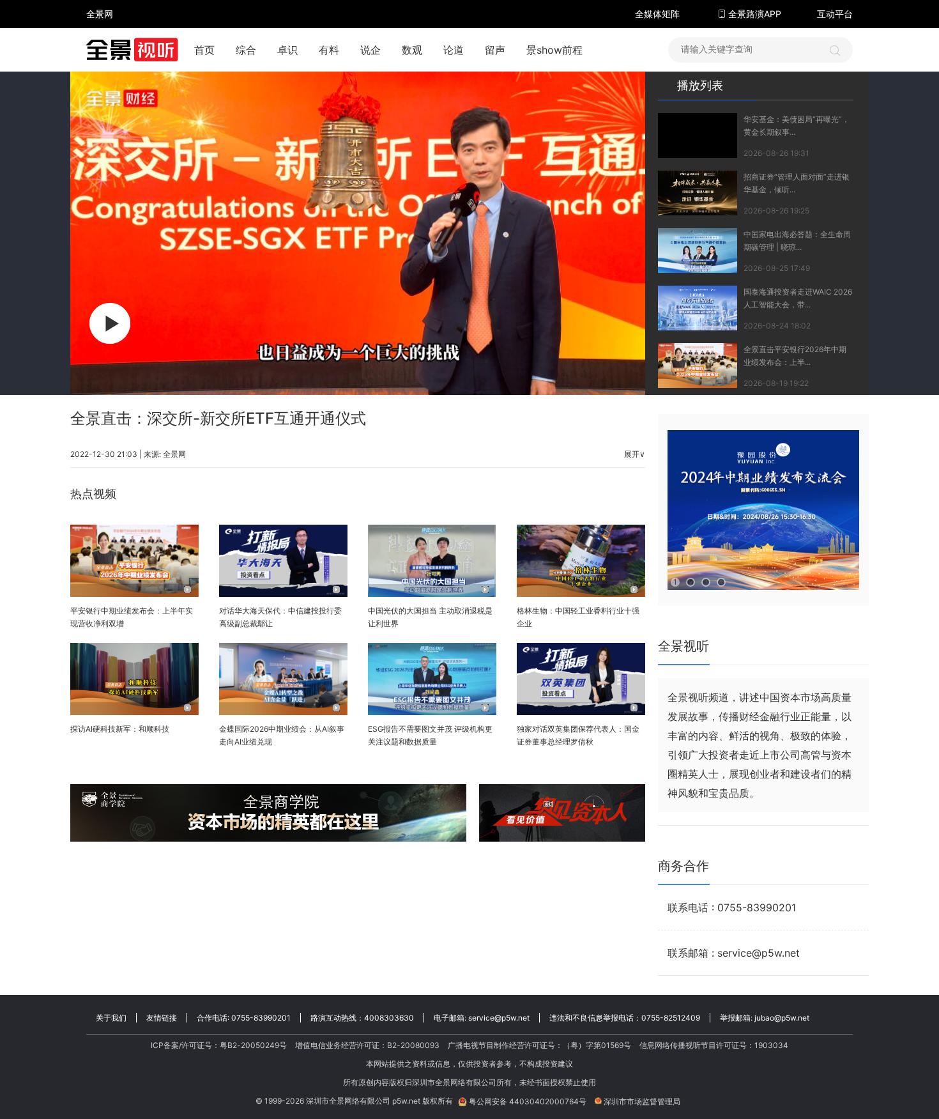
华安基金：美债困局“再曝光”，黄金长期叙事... (797, 125)
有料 (329, 49)
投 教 (99, 48)
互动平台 (835, 13)
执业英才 (100, 14)
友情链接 (161, 1018)
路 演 (99, 25)
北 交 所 (100, 36)
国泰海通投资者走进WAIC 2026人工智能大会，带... (798, 298)
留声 (495, 49)
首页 (204, 49)
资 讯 (99, 19)
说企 (370, 49)
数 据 (99, 42)
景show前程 (554, 49)
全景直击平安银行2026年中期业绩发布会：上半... (795, 355)
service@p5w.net (499, 1018)
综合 (246, 49)
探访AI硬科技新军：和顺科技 (119, 729)
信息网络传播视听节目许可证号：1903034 (713, 1045)
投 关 (99, 30)
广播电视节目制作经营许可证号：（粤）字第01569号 (539, 1045)
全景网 (174, 454)
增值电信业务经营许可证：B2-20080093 (367, 1045)
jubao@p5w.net (781, 1018)
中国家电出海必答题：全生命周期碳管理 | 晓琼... (797, 240)
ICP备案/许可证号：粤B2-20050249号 (219, 1045)
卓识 (287, 49)
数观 (412, 49)
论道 (453, 49)
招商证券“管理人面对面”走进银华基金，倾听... (797, 183)
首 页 (99, 2)
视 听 (99, 8)
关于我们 (111, 1018)
